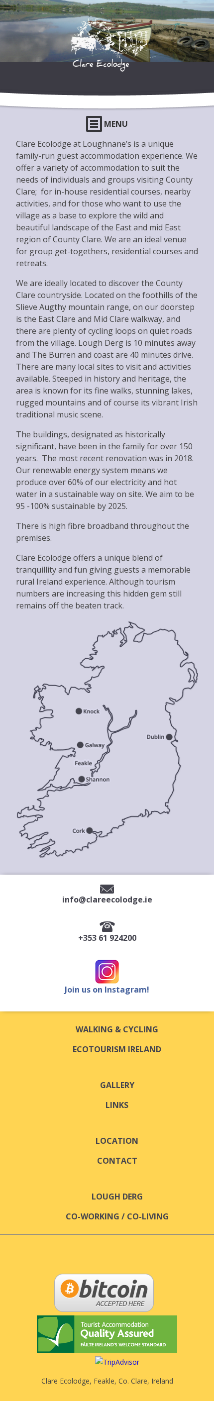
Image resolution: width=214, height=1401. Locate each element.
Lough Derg (117, 1196)
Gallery (117, 1085)
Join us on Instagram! (107, 989)
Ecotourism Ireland (117, 1049)
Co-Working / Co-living (117, 1216)
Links (117, 1105)
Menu (115, 123)
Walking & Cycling (117, 1029)
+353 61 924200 (107, 937)
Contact (117, 1160)
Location (117, 1140)
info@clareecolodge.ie (107, 899)
